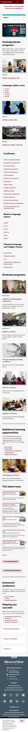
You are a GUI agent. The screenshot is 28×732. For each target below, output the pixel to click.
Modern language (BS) (11, 78)
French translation (9, 175)
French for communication (11, 169)
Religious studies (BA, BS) (12, 145)
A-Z (21, 2)
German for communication (11, 178)
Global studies (7, 181)
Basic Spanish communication (12, 163)
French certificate (9, 387)
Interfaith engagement (10, 187)
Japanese (7, 94)
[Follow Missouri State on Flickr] (23, 701)
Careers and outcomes (11, 620)
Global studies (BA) (10, 120)
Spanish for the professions (11, 200)
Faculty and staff (9, 596)
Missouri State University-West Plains (14, 687)
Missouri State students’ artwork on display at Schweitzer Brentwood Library (12, 541)
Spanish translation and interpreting (13, 203)
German (7, 92)
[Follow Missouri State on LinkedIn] (11, 701)
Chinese (7, 89)
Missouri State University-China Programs (14, 690)
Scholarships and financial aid (13, 616)
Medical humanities (9, 191)
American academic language (12, 159)
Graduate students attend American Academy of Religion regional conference (13, 491)
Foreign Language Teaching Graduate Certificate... (14, 714)
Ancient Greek (8, 253)
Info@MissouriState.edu (14, 674)
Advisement (8, 618)
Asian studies (8, 447)
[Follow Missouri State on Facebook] (5, 695)
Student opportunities (11, 600)
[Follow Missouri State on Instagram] (17, 695)
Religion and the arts (9, 197)
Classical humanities (9, 256)
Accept (21, 721)
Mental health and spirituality (12, 194)
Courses (7, 598)
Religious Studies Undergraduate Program (14, 712)
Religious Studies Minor (14, 717)
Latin (5, 259)
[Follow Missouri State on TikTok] (23, 695)
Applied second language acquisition (12, 300)
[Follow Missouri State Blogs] (17, 701)
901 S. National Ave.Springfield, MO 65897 (14, 671)
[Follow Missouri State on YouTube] (5, 701)
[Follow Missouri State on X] (11, 695)
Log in (17, 2)
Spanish (7, 96)
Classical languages (9, 166)
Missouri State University (14, 685)
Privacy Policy (5, 729)
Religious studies (8, 267)
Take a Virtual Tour (13, 678)
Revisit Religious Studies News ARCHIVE (12, 570)
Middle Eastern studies (11, 454)
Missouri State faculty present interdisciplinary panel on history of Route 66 (12, 503)
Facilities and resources (11, 622)
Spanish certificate (9, 413)
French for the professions (11, 172)
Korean (6, 235)
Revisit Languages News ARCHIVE (11, 561)
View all (4, 555)
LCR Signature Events (11, 475)
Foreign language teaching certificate (12, 360)
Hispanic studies (8, 184)
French (7, 91)
